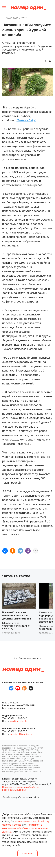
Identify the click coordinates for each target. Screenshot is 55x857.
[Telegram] (20, 551)
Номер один (28, 8)
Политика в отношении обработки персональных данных (20, 788)
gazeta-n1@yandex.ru (21, 734)
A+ (51, 61)
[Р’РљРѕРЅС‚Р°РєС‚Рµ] (5, 551)
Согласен (27, 853)
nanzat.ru (33, 797)
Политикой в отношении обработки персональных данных (25, 828)
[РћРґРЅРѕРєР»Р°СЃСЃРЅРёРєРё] (12, 551)
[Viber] (28, 551)
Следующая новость (29, 658)
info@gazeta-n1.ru (19, 721)
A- (46, 61)
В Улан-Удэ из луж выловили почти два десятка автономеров (16, 615)
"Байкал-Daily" (26, 120)
